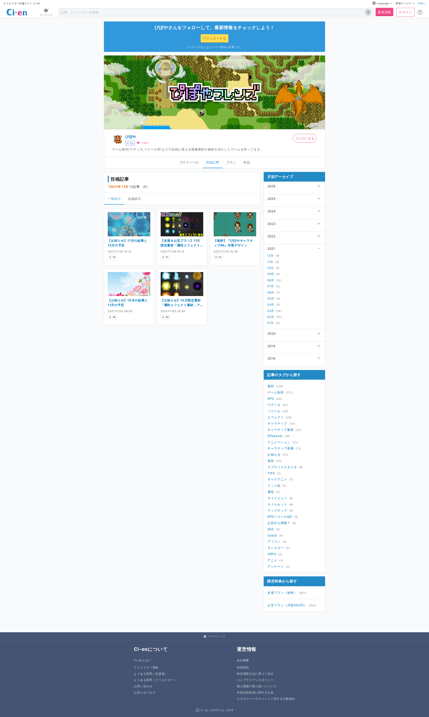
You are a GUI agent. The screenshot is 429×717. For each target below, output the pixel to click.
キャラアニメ (277, 479)
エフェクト (275, 417)
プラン (231, 162)
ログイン (405, 12)
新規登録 (384, 12)
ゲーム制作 (275, 392)
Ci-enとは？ (142, 660)
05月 (270, 298)
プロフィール (189, 162)
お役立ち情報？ (278, 523)
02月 (270, 317)
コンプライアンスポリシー (255, 680)
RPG (270, 398)
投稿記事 (212, 162)
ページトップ (216, 636)
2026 (271, 186)
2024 (271, 211)
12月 (270, 255)
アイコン (274, 541)
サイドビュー (277, 498)
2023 (271, 224)
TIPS (271, 473)
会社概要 (243, 660)
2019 (271, 346)
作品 (246, 162)
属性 (270, 492)
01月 (270, 323)
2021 (271, 248)
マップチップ (277, 510)
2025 (271, 199)
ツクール (274, 411)
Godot (272, 535)
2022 (271, 236)
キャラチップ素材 (280, 429)
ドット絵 (274, 485)
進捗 (270, 461)
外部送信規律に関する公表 (255, 692)
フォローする (305, 138)
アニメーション (278, 442)
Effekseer (275, 436)
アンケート (275, 566)
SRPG (271, 554)
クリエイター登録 (146, 667)
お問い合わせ (143, 686)
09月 (270, 274)
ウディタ (274, 405)
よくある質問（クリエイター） (155, 680)
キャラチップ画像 (280, 448)
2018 (271, 358)
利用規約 (243, 667)
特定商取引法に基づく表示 (255, 673)
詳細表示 (134, 199)
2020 (271, 333)
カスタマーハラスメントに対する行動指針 (266, 698)
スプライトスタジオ (282, 467)
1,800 (145, 142)
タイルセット (277, 504)
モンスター (275, 548)
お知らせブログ (144, 692)
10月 (270, 268)
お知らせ (274, 454)
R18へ (421, 3)
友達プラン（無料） (282, 592)
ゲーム (130, 143)
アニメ (272, 560)
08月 (270, 280)
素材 (270, 386)
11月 (270, 262)
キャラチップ (277, 423)
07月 (270, 286)
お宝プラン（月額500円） (287, 605)
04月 (270, 304)
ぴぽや (130, 136)
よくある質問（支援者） (151, 673)
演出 (270, 529)
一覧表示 (114, 199)
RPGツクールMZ (279, 516)
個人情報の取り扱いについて (257, 686)
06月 (270, 292)
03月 (270, 311)
